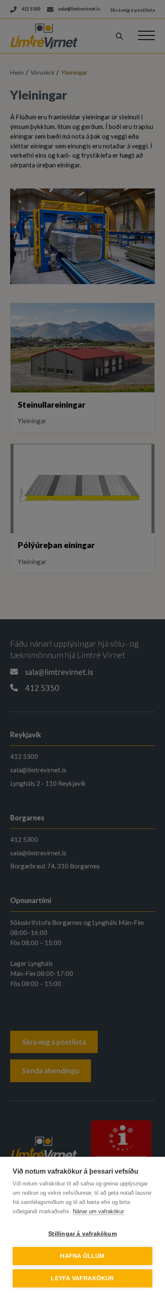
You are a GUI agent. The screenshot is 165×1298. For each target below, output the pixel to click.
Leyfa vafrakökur (82, 1278)
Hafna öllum (82, 1256)
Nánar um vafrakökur (98, 1211)
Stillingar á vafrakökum (82, 1234)
